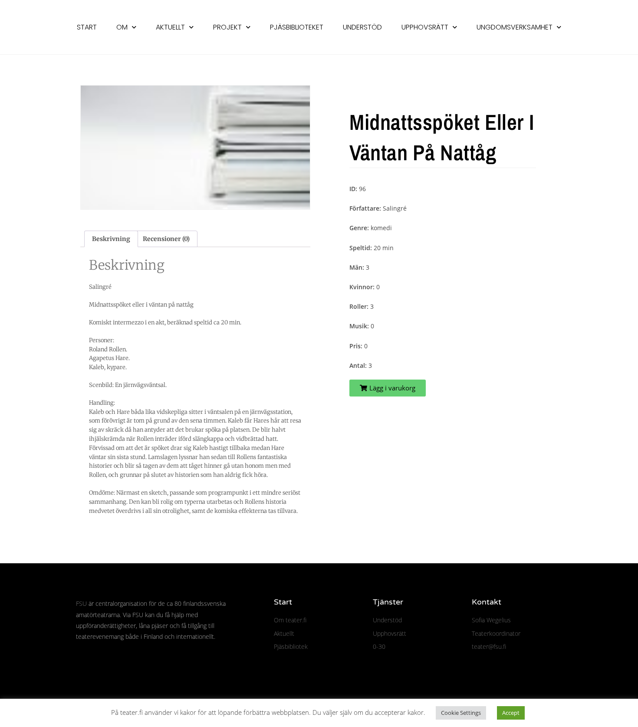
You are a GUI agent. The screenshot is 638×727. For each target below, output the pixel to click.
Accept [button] (511, 713)
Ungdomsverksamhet (514, 27)
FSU (81, 603)
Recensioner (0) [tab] (166, 239)
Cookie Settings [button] (461, 713)
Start (87, 27)
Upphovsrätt (424, 27)
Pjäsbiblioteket (296, 27)
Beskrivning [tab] (111, 239)
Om (122, 27)
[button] (387, 388)
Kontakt (486, 602)
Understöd (362, 27)
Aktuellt (170, 27)
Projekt (227, 27)
